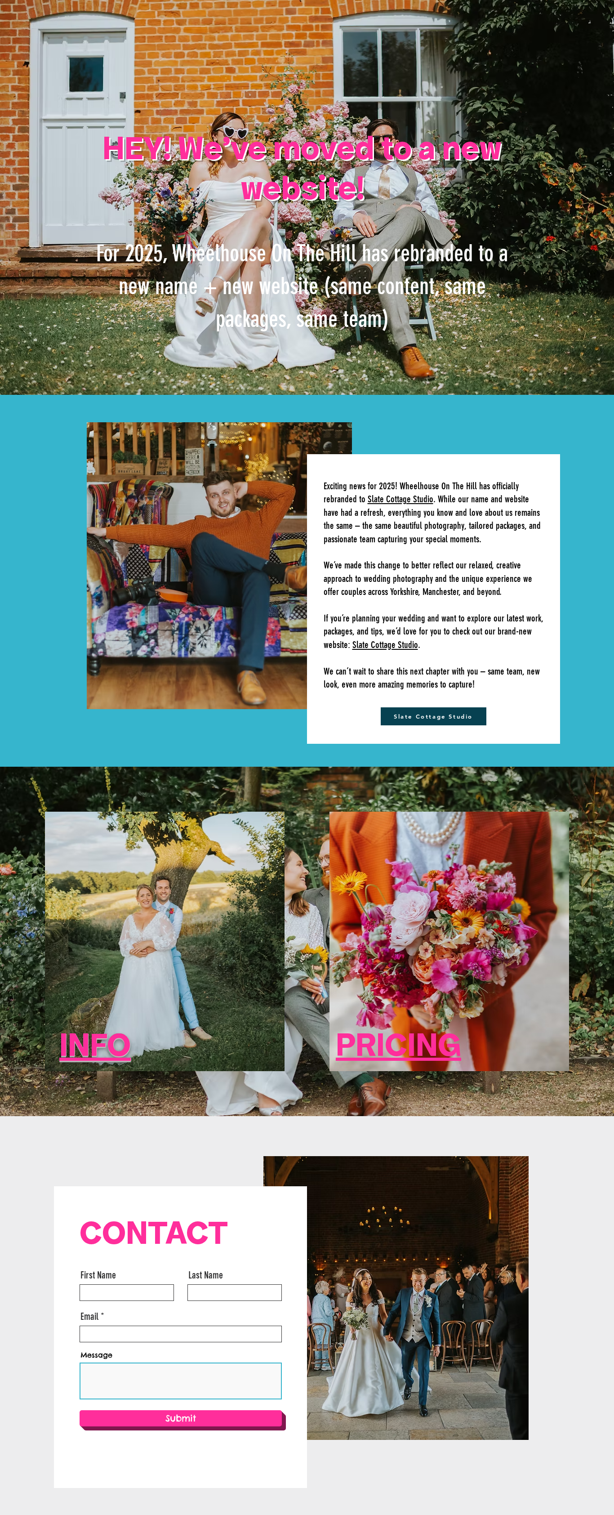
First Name (98, 1275)
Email (89, 1317)
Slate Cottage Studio (400, 499)
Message (96, 1355)
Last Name (205, 1275)
